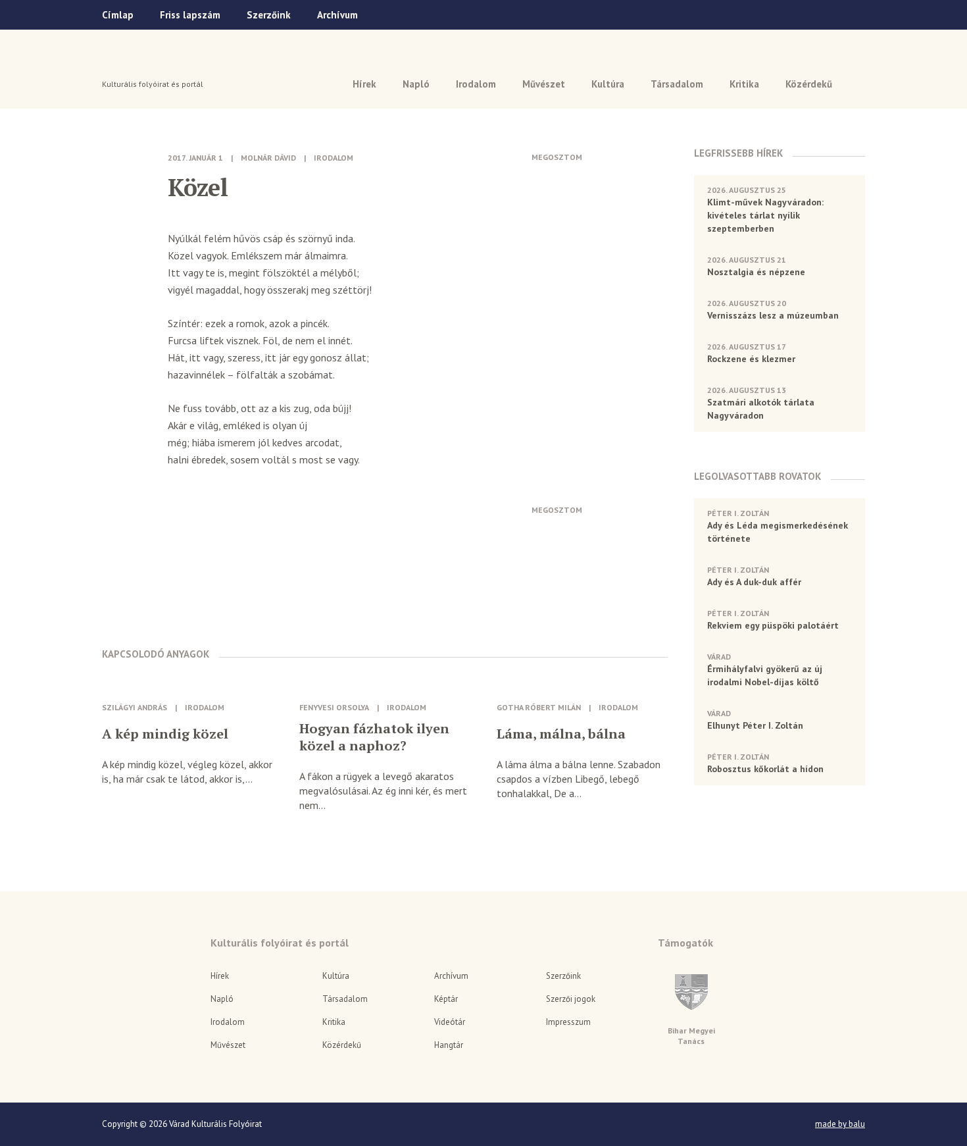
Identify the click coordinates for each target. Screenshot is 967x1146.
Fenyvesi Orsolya (334, 707)
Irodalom (476, 84)
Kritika (744, 84)
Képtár (446, 998)
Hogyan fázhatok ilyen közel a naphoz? (374, 737)
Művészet (543, 84)
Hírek (364, 84)
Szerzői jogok (570, 998)
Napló (416, 84)
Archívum (337, 15)
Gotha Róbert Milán (539, 707)
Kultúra (607, 84)
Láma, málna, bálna (561, 733)
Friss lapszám (190, 15)
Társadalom (677, 84)
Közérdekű (808, 84)
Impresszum (568, 1022)
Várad (139, 64)
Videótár (449, 1022)
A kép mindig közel (165, 733)
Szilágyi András (134, 707)
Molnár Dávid (268, 158)
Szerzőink (269, 15)
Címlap (118, 15)
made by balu (840, 1124)
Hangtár (448, 1045)
